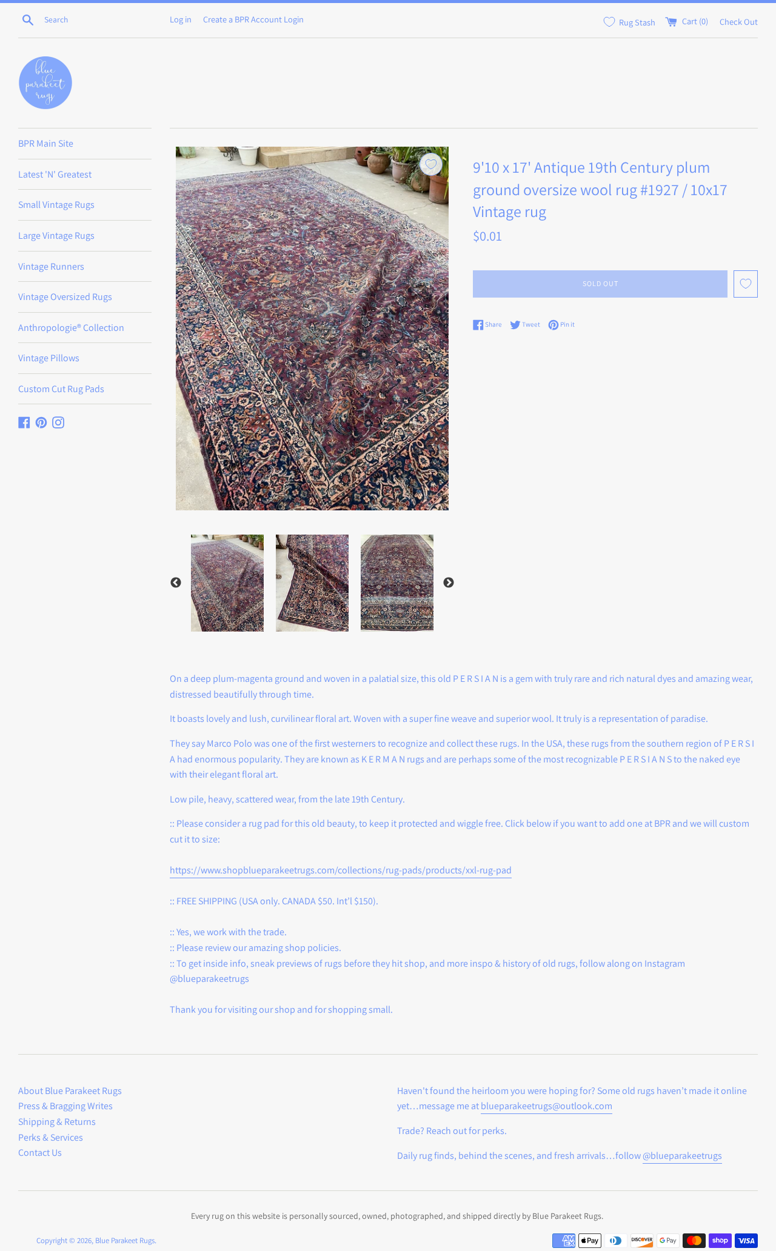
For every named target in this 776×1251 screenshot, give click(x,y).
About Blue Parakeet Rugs (70, 1090)
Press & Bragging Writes (65, 1105)
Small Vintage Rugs (56, 204)
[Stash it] (431, 164)
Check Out (739, 21)
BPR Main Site (45, 143)
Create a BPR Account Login (253, 19)
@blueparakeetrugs (682, 1155)
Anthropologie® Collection (71, 327)
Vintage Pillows (48, 358)
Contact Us (40, 1152)
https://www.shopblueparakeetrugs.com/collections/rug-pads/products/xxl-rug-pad (341, 870)
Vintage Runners (51, 266)
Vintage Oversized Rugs (65, 296)
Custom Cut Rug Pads (61, 388)
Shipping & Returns (57, 1121)
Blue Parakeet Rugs (125, 1240)
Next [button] (449, 583)
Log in (181, 19)
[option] (227, 583)
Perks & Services (50, 1137)
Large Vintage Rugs (56, 235)
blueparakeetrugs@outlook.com (546, 1105)
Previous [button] (176, 583)
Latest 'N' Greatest (55, 174)
